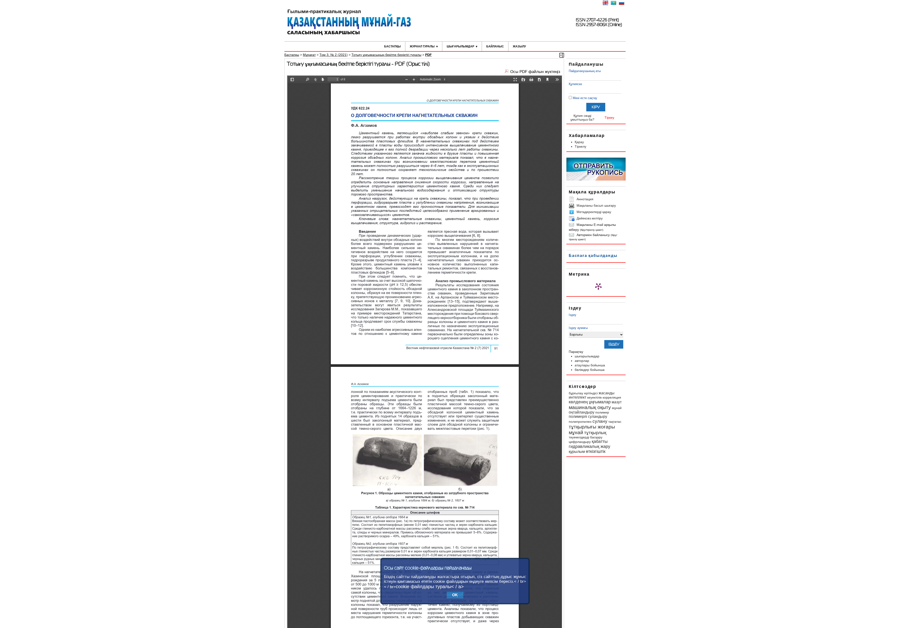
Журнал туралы (422, 46)
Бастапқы (392, 46)
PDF (428, 55)
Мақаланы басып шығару (596, 205)
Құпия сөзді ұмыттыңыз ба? (582, 117)
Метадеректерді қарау (594, 212)
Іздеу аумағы (578, 328)
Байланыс (495, 46)
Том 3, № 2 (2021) (333, 55)
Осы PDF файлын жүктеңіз (535, 71)
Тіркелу (580, 146)
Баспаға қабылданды (593, 256)
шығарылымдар (587, 356)
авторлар (582, 361)
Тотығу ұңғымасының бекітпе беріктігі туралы (386, 55)
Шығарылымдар (460, 46)
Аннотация (585, 199)
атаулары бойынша (590, 365)
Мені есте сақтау (585, 98)
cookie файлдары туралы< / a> (430, 586)
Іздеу (572, 315)
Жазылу (519, 46)
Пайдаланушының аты (585, 71)
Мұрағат (309, 55)
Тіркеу (609, 117)
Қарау (579, 142)
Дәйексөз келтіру (590, 218)
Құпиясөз (575, 84)
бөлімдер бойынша (590, 370)
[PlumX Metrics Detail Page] (598, 286)
